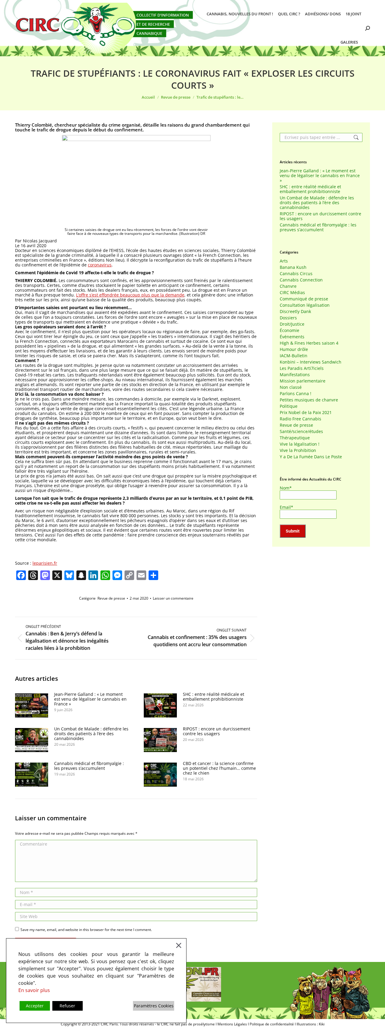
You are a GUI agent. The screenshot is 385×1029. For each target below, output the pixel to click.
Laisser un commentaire (173, 598)
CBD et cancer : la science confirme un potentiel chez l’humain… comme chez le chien (219, 768)
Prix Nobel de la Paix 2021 (306, 412)
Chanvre (288, 286)
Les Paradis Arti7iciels (302, 368)
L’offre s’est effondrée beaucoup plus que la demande (130, 295)
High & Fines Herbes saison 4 (309, 343)
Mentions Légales (232, 1024)
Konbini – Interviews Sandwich (310, 362)
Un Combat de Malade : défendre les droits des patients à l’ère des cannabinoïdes (91, 733)
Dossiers (288, 317)
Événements (292, 336)
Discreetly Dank (295, 311)
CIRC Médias (292, 292)
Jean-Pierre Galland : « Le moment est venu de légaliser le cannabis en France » (90, 699)
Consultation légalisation (305, 305)
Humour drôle (294, 349)
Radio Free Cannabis (300, 418)
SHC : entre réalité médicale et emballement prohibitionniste (213, 697)
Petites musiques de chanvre (309, 400)
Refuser (67, 1006)
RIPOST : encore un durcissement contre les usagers (216, 731)
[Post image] (31, 705)
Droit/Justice (292, 324)
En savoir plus (34, 990)
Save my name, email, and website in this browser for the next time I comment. (86, 929)
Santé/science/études (301, 431)
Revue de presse (111, 598)
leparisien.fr (44, 563)
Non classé (291, 387)
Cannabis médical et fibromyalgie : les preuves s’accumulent (89, 766)
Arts (284, 261)
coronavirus (100, 265)
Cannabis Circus (296, 273)
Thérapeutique (295, 437)
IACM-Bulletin (293, 355)
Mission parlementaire (302, 381)
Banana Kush (293, 267)
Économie (289, 330)
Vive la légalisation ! (299, 444)
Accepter (35, 1006)
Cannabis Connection (301, 280)
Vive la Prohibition (298, 450)
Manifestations (295, 374)
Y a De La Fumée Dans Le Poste (311, 456)
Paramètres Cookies (154, 1006)
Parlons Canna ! (295, 393)
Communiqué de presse (304, 298)
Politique (288, 406)
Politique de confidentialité (272, 1024)
